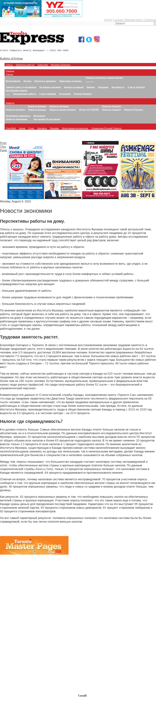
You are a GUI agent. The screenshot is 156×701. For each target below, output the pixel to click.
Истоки (27, 81)
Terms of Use (3, 699)
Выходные (39, 115)
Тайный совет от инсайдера (21, 87)
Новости (10, 103)
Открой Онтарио (83, 93)
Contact (118, 19)
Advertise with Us (25, 64)
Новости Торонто (111, 106)
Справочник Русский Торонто (106, 128)
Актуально (65, 93)
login (139, 19)
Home (108, 19)
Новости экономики (17, 119)
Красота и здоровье (45, 81)
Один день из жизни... (70, 81)
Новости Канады (37, 106)
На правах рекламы (50, 87)
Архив (22, 128)
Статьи (9, 74)
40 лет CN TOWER (89, 109)
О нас (31, 128)
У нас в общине (47, 93)
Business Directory (60, 64)
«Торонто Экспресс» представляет (104, 77)
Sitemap (129, 19)
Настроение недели (16, 90)
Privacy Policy (13, 699)
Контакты (42, 128)
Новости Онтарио (15, 109)
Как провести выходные (47, 119)
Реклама (54, 128)
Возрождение (13, 81)
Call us (9, 64)
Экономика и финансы (18, 115)
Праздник (103, 87)
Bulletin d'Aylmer (11, 58)
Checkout (149, 19)
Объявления (8, 650)
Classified (11, 128)
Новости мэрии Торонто (62, 109)
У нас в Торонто (136, 87)
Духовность (118, 87)
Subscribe (43, 64)
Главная (10, 71)
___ (8, 93)
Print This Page (3, 146)
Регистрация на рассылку (75, 128)
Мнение (91, 87)
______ (89, 81)
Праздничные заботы (24, 93)
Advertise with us (12, 678)
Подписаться (9, 639)
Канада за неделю (74, 87)
